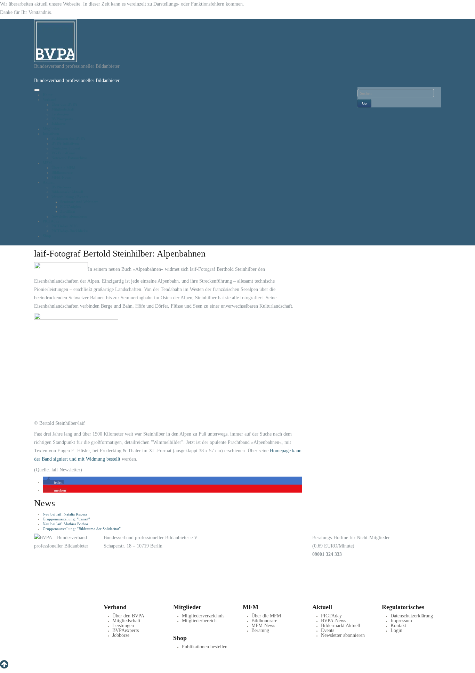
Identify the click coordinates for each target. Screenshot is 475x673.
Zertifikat (67, 211)
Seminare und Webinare (79, 202)
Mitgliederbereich (199, 620)
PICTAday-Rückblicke (69, 231)
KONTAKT (81, 597)
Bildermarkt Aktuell (67, 192)
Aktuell (49, 182)
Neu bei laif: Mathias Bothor (65, 524)
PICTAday (51, 221)
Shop (47, 236)
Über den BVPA (64, 104)
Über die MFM (63, 167)
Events (327, 630)
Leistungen (60, 114)
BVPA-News (61, 187)
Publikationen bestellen (204, 646)
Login (396, 630)
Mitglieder (51, 129)
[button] (53, 482)
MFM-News (61, 177)
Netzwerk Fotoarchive (69, 158)
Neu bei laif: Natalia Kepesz (65, 514)
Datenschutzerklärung (412, 615)
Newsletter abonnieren (69, 216)
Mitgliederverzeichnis (203, 615)
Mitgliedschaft (62, 109)
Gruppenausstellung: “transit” (66, 519)
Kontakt (398, 625)
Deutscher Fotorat (65, 148)
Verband (49, 99)
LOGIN (56, 597)
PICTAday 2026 (64, 226)
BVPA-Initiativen (65, 143)
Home (48, 94)
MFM (47, 163)
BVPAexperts (62, 119)
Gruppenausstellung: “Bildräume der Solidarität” (82, 529)
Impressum (401, 620)
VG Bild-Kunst (63, 153)
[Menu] (37, 90)
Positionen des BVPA (68, 138)
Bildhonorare (62, 172)
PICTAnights (70, 206)
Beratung (260, 630)
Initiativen (51, 133)
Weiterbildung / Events (69, 197)
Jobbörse (58, 124)
